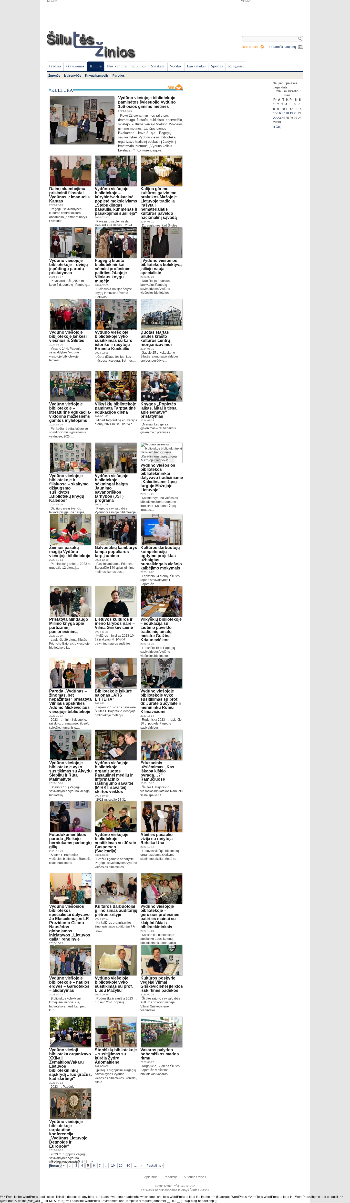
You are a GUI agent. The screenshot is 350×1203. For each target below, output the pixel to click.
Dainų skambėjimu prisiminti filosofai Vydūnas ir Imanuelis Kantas (69, 195)
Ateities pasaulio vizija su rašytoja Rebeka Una (156, 838)
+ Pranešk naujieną (282, 47)
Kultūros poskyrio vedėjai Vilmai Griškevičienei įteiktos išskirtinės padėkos (161, 984)
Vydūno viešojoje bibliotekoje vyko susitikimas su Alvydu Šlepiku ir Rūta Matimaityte (70, 771)
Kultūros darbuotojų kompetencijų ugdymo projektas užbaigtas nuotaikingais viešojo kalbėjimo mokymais (161, 557)
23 (279, 118)
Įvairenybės (72, 75)
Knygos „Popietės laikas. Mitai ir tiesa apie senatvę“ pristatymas (158, 410)
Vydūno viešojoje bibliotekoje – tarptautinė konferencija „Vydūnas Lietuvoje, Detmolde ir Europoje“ (68, 1133)
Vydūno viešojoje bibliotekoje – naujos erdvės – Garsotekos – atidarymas (69, 984)
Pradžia (55, 65)
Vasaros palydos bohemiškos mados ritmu (159, 1054)
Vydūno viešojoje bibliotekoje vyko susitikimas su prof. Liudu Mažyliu (114, 984)
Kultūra (96, 65)
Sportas (217, 65)
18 (287, 113)
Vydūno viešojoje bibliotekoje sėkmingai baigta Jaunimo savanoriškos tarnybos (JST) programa (111, 488)
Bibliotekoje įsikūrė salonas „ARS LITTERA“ (113, 695)
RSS (171, 87)
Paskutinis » (155, 1165)
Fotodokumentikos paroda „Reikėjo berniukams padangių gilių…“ (70, 840)
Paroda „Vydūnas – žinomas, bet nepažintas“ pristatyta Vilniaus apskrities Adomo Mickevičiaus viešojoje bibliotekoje (70, 701)
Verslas (175, 65)
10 (113, 1165)
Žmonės (54, 75)
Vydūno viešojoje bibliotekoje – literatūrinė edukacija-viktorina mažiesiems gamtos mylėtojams (70, 412)
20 (120, 1165)
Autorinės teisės (195, 1177)
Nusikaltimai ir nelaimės (126, 65)
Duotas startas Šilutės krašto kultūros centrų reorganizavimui (156, 338)
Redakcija (170, 1177)
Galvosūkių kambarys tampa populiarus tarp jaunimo (116, 551)
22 (275, 118)
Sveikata (157, 65)
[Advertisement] (271, 15)
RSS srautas (250, 47)
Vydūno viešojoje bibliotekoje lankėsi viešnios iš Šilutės (68, 336)
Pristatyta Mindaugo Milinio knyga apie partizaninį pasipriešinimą (68, 625)
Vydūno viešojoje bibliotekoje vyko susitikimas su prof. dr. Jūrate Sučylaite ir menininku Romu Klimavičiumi (160, 701)
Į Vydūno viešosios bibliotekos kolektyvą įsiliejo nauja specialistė (161, 266)
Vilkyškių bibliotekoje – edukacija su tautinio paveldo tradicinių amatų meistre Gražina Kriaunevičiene (161, 629)
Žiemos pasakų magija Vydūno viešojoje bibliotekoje (69, 551)
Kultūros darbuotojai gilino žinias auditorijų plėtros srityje (116, 910)
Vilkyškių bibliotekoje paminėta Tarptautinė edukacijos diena (115, 408)
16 (279, 113)
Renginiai (236, 65)
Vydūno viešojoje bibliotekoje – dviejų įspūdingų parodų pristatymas (68, 266)
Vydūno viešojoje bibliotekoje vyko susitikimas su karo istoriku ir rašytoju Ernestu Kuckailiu (113, 340)
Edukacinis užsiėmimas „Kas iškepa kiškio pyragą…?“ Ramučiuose (157, 771)
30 (128, 1165)
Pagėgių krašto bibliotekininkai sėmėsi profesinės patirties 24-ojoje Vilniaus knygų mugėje (112, 270)
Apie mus (150, 1177)
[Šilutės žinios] (91, 45)
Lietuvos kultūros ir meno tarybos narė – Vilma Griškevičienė (115, 623)
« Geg (277, 127)
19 (291, 113)
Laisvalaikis (196, 65)
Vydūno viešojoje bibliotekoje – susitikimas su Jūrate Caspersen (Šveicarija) (115, 842)
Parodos (118, 75)
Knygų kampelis (97, 75)
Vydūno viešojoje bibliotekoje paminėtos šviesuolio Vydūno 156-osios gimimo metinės (147, 102)
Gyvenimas (75, 65)
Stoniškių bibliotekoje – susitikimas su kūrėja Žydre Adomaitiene (116, 1056)
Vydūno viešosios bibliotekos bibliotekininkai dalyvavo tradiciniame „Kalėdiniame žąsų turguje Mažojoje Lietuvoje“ (161, 477)
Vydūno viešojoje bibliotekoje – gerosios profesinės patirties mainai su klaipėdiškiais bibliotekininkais (159, 916)
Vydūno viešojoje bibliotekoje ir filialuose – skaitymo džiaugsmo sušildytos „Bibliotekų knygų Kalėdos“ (69, 488)
